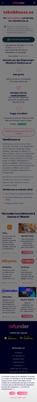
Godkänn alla (22, 393)
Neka (12, 393)
